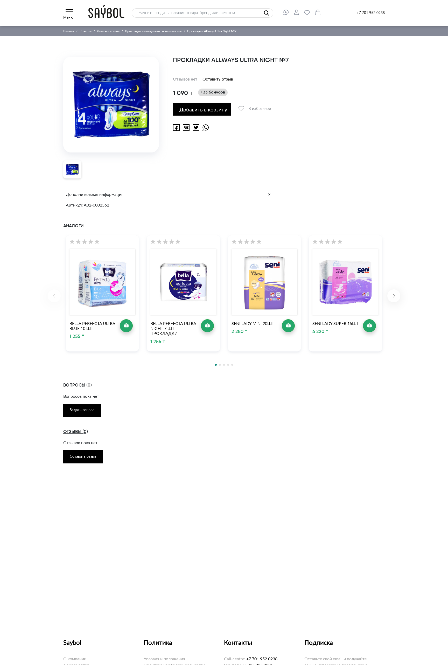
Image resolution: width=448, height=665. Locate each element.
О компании (74, 659)
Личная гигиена (108, 31)
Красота (86, 31)
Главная (68, 31)
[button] (393, 295)
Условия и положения (164, 659)
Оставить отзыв (217, 79)
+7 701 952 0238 (371, 13)
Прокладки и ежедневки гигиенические (153, 31)
